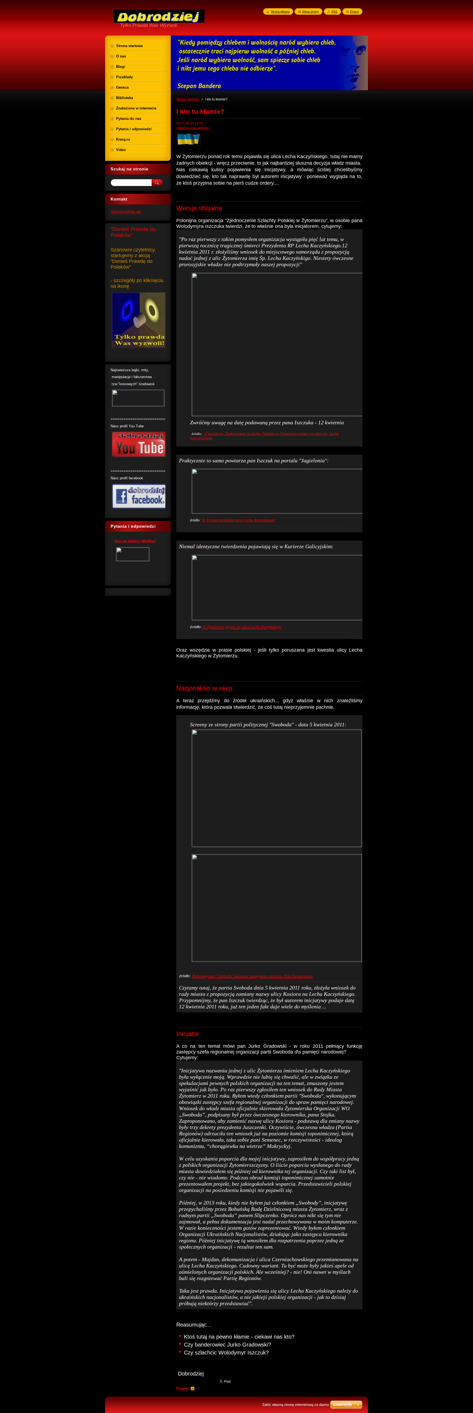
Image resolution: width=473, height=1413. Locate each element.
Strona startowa (188, 99)
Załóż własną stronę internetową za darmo (295, 1405)
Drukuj (354, 11)
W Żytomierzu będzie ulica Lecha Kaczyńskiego (238, 520)
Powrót (182, 1388)
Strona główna (280, 11)
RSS (334, 11)
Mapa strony (310, 11)
